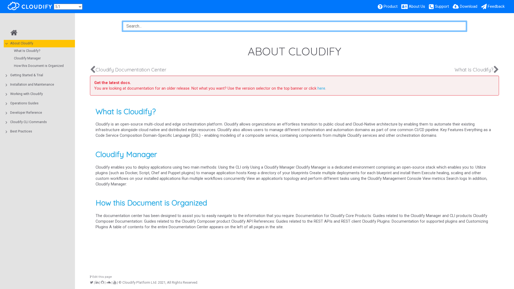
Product (391, 6)
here (321, 88)
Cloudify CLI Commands (28, 122)
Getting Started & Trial (26, 75)
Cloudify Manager (27, 58)
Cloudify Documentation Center (131, 70)
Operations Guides (24, 103)
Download (468, 6)
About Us (417, 6)
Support (442, 6)
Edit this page (102, 277)
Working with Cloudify (26, 94)
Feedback (496, 6)
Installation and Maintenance (32, 84)
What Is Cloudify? (27, 51)
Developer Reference (26, 113)
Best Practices (21, 131)
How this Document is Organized (39, 66)
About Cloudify (21, 43)
